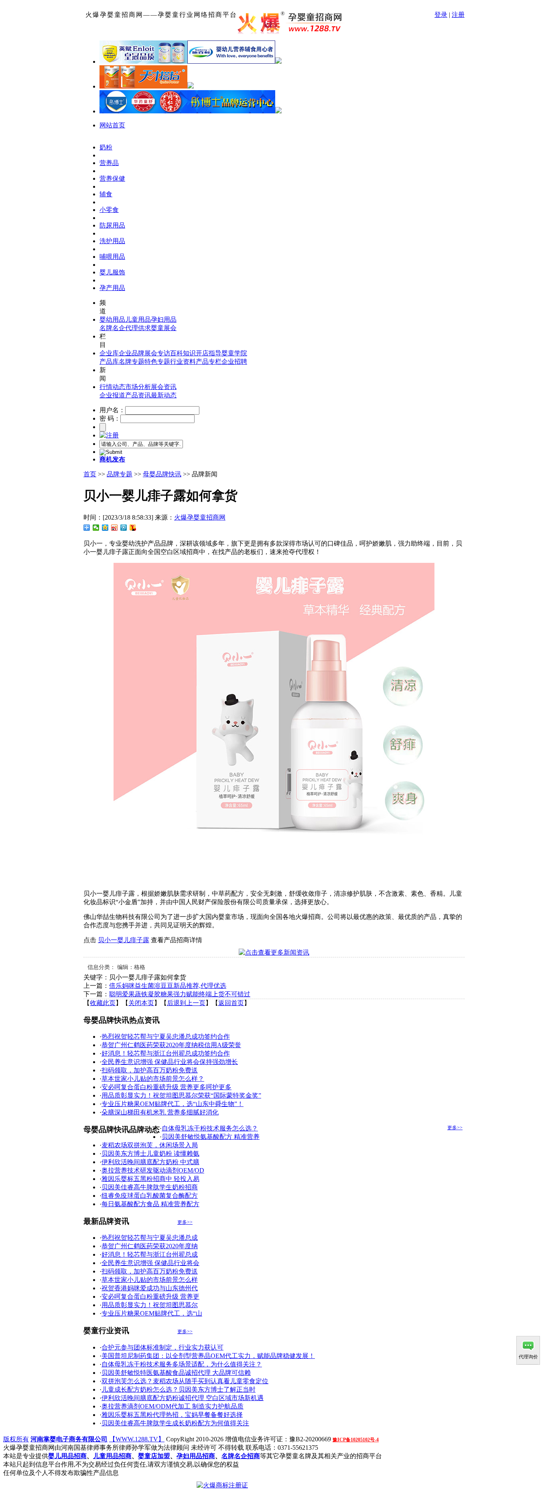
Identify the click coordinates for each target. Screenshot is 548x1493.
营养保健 (112, 178)
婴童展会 (164, 327)
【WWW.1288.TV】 (136, 1439)
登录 (440, 14)
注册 (458, 14)
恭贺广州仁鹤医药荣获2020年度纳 (149, 1246)
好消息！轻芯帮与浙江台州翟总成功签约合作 (165, 1053)
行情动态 (112, 386)
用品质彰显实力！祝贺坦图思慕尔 (149, 1305)
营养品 (109, 162)
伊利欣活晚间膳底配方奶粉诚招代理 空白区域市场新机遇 (182, 1397)
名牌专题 (131, 361)
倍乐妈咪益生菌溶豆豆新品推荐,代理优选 (167, 985)
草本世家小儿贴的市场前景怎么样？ (152, 1078)
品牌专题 (119, 474)
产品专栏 (208, 361)
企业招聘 (234, 361)
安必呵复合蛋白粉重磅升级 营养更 (150, 1296)
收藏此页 (103, 1002)
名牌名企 (112, 327)
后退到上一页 (186, 1002)
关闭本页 (141, 1002)
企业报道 (112, 395)
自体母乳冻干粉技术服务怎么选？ (210, 1128)
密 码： (109, 418)
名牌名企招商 (240, 1456)
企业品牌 (131, 353)
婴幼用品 (112, 319)
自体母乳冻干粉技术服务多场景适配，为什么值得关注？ (181, 1364)
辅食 (105, 194)
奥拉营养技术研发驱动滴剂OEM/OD (152, 1170)
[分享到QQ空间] (105, 527)
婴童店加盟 (154, 1456)
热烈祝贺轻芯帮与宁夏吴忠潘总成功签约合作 (165, 1036)
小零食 (109, 209)
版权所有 (16, 1439)
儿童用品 (138, 319)
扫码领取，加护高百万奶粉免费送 (149, 1070)
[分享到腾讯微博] (123, 527)
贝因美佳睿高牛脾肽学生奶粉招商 (149, 1187)
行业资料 (183, 361)
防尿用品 (112, 225)
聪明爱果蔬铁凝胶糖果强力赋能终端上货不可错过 (179, 994)
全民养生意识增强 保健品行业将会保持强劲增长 (169, 1061)
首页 (89, 474)
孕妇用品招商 (196, 1456)
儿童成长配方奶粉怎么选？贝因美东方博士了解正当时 (178, 1389)
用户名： (112, 410)
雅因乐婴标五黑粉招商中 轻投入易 (150, 1178)
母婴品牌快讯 (162, 474)
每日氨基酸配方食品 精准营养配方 (150, 1204)
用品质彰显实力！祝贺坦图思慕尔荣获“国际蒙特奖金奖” (181, 1095)
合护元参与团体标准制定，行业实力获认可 (162, 1347)
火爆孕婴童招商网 (199, 517)
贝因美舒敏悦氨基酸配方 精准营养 (211, 1136)
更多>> (455, 1127)
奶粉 (105, 147)
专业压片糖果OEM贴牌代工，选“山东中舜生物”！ (172, 1103)
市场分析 (138, 386)
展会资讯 (164, 386)
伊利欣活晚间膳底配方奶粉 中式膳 (150, 1162)
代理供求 (138, 327)
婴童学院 (234, 353)
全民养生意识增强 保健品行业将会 (150, 1262)
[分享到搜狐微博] (133, 527)
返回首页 (231, 1002)
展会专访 (157, 353)
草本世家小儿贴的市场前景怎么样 (149, 1279)
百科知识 (183, 353)
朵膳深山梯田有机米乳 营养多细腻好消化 (160, 1112)
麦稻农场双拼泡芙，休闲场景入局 (149, 1145)
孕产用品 (112, 287)
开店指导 (208, 353)
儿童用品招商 (112, 1456)
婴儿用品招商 (67, 1456)
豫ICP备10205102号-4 (356, 1440)
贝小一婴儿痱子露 (123, 940)
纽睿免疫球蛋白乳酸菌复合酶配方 (149, 1195)
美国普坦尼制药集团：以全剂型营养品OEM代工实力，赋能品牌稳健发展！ (208, 1355)
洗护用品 (112, 241)
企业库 (109, 353)
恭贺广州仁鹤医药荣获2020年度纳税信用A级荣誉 (171, 1045)
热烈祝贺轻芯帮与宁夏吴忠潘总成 (149, 1237)
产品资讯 (138, 395)
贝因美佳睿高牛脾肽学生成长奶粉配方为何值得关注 (175, 1423)
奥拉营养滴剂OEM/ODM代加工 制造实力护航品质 (172, 1406)
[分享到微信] (96, 527)
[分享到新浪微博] (114, 527)
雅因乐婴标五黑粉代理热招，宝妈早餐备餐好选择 (172, 1414)
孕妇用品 (164, 319)
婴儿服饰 (112, 272)
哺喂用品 (112, 256)
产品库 (109, 361)
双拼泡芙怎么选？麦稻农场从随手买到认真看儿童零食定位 (184, 1381)
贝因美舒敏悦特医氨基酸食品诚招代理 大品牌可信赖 (176, 1372)
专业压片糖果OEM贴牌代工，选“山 (151, 1313)
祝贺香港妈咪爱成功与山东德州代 (149, 1288)
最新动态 (164, 395)
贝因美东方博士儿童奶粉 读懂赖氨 (150, 1153)
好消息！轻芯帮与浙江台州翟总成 (149, 1254)
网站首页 (112, 125)
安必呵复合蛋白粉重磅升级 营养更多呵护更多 (166, 1087)
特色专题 (157, 361)
